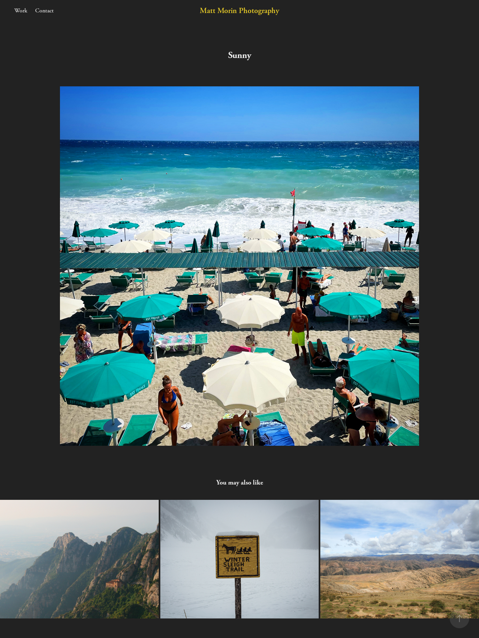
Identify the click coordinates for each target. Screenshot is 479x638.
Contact (44, 10)
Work (20, 10)
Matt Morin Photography (239, 10)
